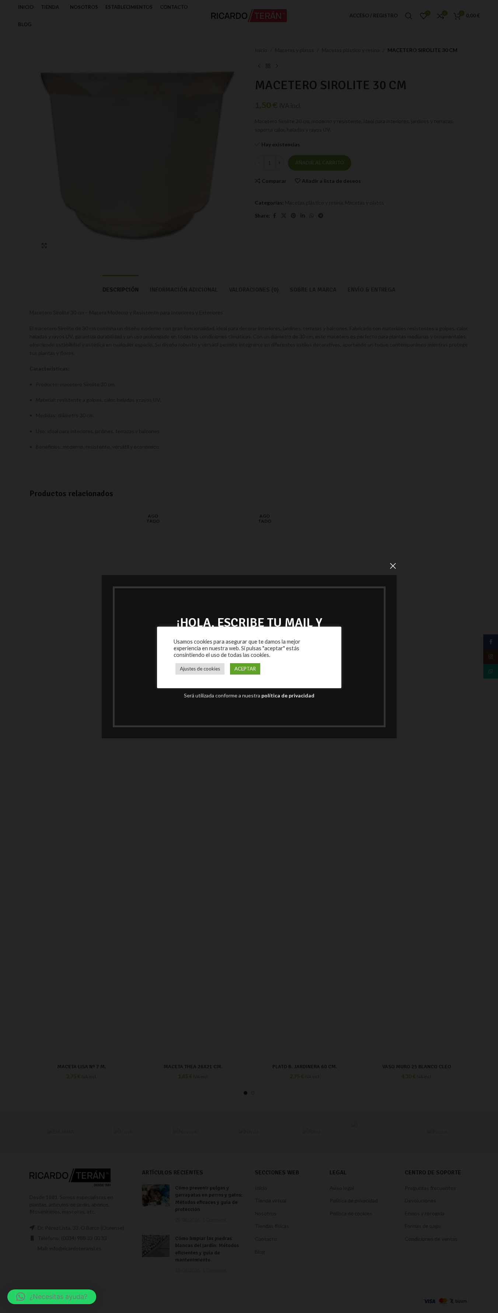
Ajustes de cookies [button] (200, 669)
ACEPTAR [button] (245, 669)
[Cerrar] (393, 566)
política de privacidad (287, 695)
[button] (51, 1296)
